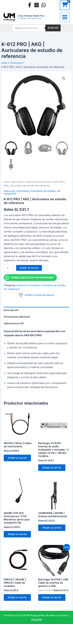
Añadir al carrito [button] (17, 457)
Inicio (6, 181)
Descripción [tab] (11, 310)
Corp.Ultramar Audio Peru (31, 15)
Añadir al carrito (29, 267)
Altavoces (9, 191)
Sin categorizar (12, 289)
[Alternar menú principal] (65, 17)
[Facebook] (29, 5)
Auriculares (18, 181)
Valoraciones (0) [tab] (14, 323)
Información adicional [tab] (17, 316)
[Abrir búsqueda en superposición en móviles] (36, 28)
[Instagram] (36, 5)
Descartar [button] (36, 619)
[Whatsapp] (43, 5)
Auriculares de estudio (38, 181)
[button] (64, 78)
